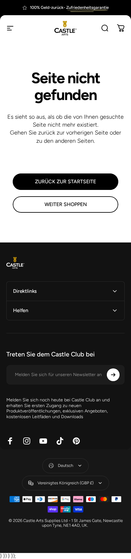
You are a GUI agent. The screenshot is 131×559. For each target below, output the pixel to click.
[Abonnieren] (113, 374)
